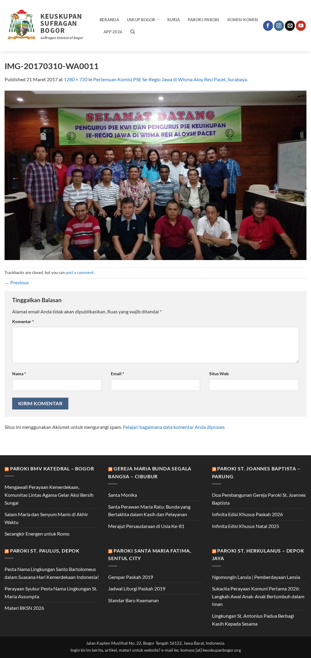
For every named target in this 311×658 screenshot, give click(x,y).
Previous (17, 282)
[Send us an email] (290, 26)
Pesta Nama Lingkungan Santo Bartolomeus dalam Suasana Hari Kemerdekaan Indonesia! (52, 573)
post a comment (80, 272)
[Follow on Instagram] (279, 26)
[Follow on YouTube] (301, 26)
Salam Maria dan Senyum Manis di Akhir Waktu (46, 518)
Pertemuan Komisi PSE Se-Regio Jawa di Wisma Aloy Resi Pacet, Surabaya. (170, 79)
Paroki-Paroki (203, 19)
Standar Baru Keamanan (133, 600)
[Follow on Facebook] (268, 26)
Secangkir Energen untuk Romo (37, 533)
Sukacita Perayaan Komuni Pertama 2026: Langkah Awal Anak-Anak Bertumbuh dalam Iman (258, 596)
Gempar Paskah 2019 (130, 577)
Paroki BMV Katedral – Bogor (52, 468)
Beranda (109, 19)
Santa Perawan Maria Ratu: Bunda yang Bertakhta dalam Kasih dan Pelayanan (149, 510)
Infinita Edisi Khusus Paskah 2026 (247, 514)
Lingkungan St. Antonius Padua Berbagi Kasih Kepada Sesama (253, 619)
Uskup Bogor (141, 19)
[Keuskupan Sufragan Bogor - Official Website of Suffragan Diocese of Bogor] (48, 25)
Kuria (173, 19)
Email (117, 373)
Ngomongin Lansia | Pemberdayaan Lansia (256, 577)
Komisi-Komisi (242, 19)
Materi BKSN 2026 (24, 608)
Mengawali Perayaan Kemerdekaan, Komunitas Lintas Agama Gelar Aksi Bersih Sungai (49, 494)
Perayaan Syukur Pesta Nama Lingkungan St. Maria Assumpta (51, 592)
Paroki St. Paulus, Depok (45, 550)
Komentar (23, 321)
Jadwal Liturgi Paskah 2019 (136, 588)
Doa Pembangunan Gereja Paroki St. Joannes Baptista (259, 499)
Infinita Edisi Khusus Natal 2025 (245, 526)
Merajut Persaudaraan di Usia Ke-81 (146, 526)
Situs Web (219, 373)
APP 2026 (113, 31)
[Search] (132, 32)
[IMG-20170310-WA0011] (155, 174)
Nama (19, 373)
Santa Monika (122, 495)
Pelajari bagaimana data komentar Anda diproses (174, 427)
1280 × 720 (75, 79)
